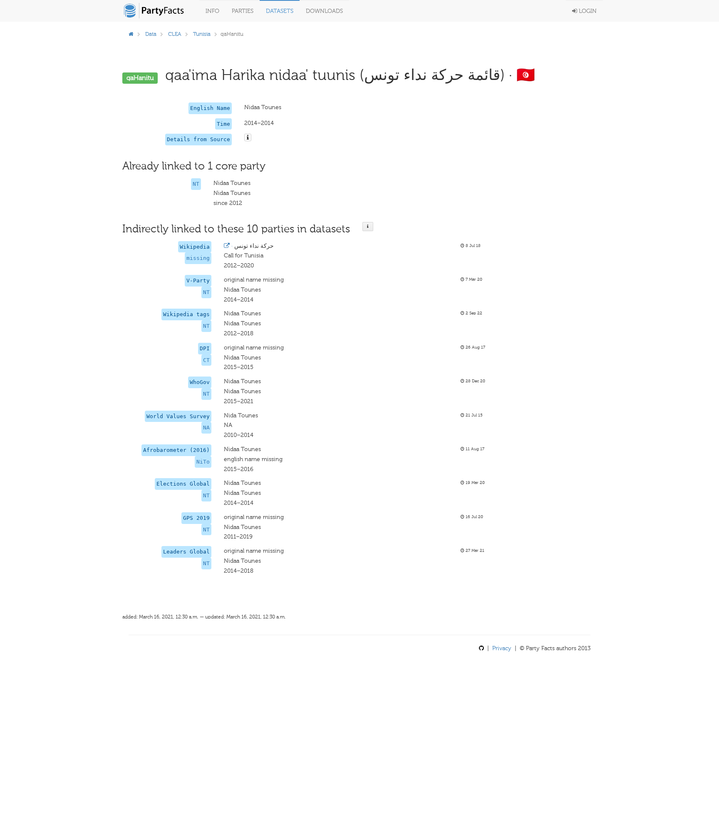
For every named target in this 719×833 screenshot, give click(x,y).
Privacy (501, 648)
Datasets (279, 11)
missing (198, 258)
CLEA (174, 34)
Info (212, 11)
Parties (242, 11)
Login (587, 11)
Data (150, 34)
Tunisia (202, 34)
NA (206, 427)
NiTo (203, 462)
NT (196, 184)
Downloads (324, 11)
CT (206, 360)
